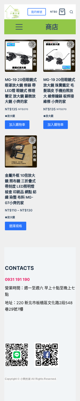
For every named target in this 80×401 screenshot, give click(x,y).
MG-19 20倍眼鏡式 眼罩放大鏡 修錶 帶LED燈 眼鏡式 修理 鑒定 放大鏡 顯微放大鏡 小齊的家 (21, 91)
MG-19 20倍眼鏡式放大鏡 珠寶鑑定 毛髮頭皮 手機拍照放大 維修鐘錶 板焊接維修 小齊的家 (59, 91)
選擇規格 (15, 226)
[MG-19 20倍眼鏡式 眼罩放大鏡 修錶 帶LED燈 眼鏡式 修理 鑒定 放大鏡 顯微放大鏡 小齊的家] (21, 56)
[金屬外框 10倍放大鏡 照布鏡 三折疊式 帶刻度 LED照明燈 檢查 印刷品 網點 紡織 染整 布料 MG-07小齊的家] (21, 151)
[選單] (19, 26)
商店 (51, 27)
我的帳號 (36, 11)
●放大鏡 (10, 116)
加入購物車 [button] (17, 125)
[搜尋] (71, 11)
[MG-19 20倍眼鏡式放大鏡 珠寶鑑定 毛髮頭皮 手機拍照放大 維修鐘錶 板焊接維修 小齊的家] (59, 56)
